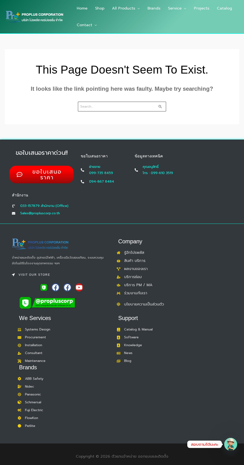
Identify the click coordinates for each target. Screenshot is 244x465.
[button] (137, 8)
